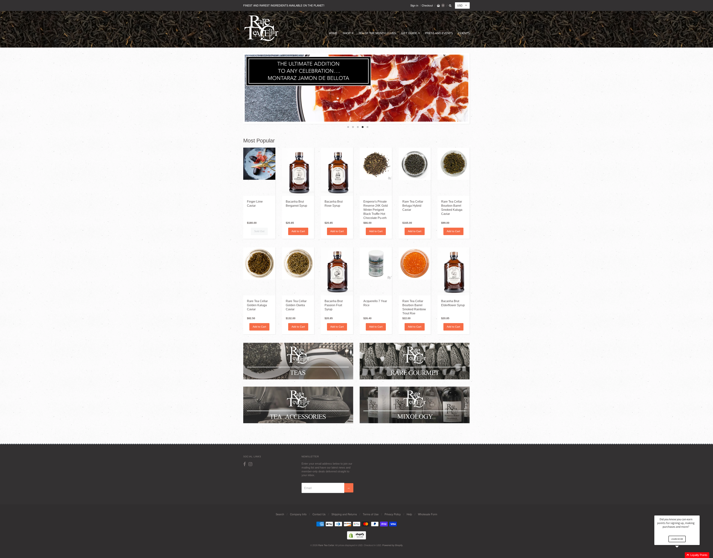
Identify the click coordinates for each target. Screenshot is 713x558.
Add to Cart (298, 231)
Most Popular (259, 141)
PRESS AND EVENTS (439, 33)
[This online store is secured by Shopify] (356, 538)
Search (280, 514)
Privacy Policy (393, 514)
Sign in (414, 5)
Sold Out (259, 231)
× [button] (698, 513)
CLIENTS (464, 33)
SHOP (347, 33)
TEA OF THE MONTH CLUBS (377, 33)
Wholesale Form (427, 514)
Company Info (298, 514)
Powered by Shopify (392, 545)
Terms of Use (371, 514)
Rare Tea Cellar (326, 545)
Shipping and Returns (344, 514)
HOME (333, 33)
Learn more (677, 539)
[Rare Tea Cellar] (261, 41)
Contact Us (318, 514)
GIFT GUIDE (409, 33)
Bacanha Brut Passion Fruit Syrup (334, 305)
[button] (681, 555)
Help (409, 514)
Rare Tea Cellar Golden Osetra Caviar (296, 305)
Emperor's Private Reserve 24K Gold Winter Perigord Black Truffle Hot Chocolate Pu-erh (375, 209)
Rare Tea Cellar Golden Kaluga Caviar (257, 305)
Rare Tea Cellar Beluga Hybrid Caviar (412, 205)
